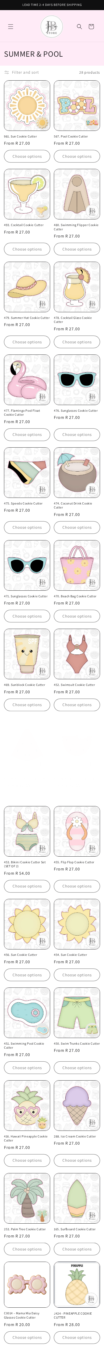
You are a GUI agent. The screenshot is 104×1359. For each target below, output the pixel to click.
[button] (11, 26)
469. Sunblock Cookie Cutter (24, 685)
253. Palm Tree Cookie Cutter (25, 1229)
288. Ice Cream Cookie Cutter (75, 1136)
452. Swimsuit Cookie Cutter (74, 685)
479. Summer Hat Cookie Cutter (27, 318)
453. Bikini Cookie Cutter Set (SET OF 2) (25, 864)
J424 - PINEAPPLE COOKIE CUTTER (73, 1315)
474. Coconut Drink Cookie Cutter (73, 505)
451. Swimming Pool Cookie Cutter (24, 1045)
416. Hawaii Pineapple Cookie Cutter (26, 1138)
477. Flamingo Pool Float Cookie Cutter (22, 412)
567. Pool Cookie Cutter (71, 136)
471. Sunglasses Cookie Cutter (25, 596)
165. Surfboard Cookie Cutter (75, 1229)
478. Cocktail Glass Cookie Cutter (73, 320)
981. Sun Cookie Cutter (20, 136)
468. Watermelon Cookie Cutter (26, 779)
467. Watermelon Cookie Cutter (76, 779)
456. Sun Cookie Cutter (20, 955)
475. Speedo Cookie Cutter (23, 503)
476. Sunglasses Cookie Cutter (76, 410)
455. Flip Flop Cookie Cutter (74, 862)
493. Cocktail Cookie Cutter (23, 225)
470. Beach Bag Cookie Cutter (75, 596)
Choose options (27, 156)
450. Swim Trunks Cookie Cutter (77, 1043)
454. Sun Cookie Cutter (70, 955)
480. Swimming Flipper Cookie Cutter (76, 227)
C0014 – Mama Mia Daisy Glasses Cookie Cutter (21, 1315)
